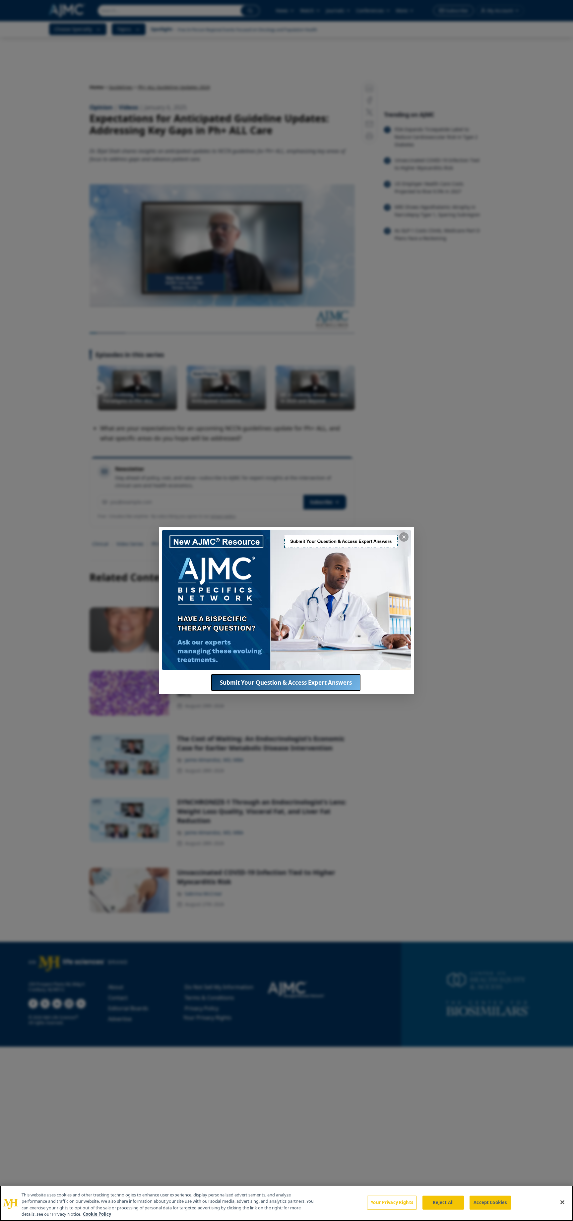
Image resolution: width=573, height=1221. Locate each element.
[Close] (562, 1202)
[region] (286, 1203)
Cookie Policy (97, 1214)
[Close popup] (404, 537)
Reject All (443, 1202)
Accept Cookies (490, 1202)
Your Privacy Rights (392, 1202)
